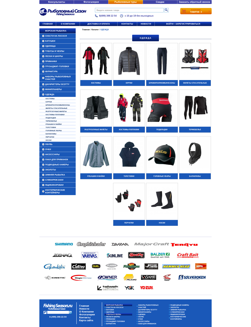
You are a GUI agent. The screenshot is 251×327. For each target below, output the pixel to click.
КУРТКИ (49, 102)
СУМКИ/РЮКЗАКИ (54, 180)
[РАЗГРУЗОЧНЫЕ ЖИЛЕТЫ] (96, 108)
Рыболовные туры (125, 2)
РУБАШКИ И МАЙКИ (54, 124)
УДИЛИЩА (50, 46)
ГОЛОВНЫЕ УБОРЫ (54, 130)
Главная (48, 24)
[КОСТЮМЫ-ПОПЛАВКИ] (129, 108)
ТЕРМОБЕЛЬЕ (51, 121)
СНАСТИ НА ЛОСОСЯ (56, 36)
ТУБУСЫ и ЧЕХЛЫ (54, 51)
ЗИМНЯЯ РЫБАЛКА (55, 175)
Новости (146, 24)
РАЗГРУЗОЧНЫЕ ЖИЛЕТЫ (56, 111)
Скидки (160, 2)
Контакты (127, 24)
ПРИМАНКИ (51, 61)
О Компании (86, 311)
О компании (68, 24)
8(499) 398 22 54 (108, 16)
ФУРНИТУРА (51, 71)
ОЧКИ (48, 149)
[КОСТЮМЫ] (96, 61)
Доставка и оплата (98, 24)
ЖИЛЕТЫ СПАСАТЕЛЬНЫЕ (56, 108)
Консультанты (56, 2)
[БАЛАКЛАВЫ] (195, 154)
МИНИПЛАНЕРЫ (53, 89)
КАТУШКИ (50, 41)
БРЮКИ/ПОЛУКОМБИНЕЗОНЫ (58, 105)
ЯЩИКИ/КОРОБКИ (54, 185)
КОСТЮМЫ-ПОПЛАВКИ (55, 114)
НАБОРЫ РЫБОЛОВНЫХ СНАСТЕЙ (58, 77)
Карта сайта (86, 320)
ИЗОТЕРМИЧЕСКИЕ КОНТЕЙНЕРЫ (55, 191)
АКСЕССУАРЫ (52, 154)
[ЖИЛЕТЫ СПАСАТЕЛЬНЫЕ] (195, 61)
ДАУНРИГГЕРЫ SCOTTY (57, 84)
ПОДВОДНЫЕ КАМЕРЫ (57, 164)
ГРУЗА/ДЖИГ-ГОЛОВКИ (57, 66)
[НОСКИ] (162, 201)
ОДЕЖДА (49, 94)
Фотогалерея (91, 2)
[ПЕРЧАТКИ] (129, 201)
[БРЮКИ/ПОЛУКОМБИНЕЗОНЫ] (162, 61)
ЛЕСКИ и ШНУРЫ (54, 56)
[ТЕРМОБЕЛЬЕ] (195, 108)
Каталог (95, 29)
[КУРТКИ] (129, 61)
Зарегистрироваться (187, 24)
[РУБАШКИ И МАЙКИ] (96, 154)
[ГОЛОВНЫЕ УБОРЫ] (162, 154)
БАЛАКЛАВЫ (51, 134)
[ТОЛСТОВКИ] (129, 154)
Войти (169, 24)
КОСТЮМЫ (50, 99)
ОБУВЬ (48, 144)
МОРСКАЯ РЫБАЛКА (55, 31)
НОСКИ (48, 140)
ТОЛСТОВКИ (51, 127)
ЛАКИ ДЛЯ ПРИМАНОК (56, 159)
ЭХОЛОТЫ (50, 170)
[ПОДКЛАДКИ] (162, 108)
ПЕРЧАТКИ (50, 137)
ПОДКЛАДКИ (51, 118)
